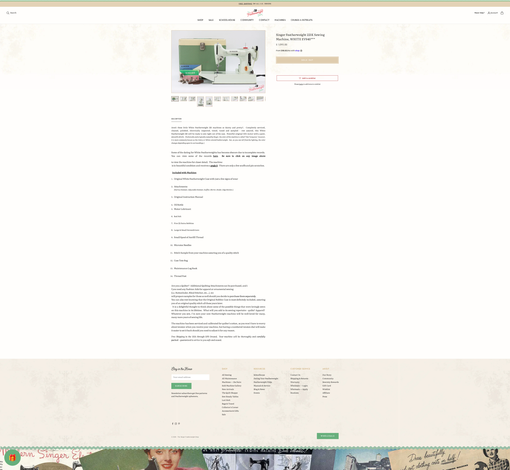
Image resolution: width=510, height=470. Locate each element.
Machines (280, 20)
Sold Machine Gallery (231, 385)
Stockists (294, 392)
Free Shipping (245, 4)
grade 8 (214, 165)
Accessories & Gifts (230, 410)
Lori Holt (226, 400)
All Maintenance (229, 378)
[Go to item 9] (243, 98)
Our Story (326, 374)
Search (11, 12)
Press (324, 396)
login (301, 84)
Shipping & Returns (299, 378)
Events (257, 392)
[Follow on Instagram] (176, 423)
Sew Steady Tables (230, 396)
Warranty (294, 382)
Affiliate (326, 392)
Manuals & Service (262, 385)
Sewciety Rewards (330, 382)
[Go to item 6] (217, 98)
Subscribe (181, 386)
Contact (264, 20)
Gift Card (326, 385)
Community (247, 20)
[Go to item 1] (175, 98)
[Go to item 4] (200, 101)
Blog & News (259, 389)
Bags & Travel (228, 403)
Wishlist (326, 389)
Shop (200, 20)
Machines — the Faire (231, 382)
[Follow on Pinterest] (179, 423)
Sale (211, 20)
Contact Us (295, 374)
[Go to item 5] (209, 101)
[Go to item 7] (226, 98)
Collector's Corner (230, 407)
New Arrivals (228, 389)
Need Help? (480, 13)
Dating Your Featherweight (266, 378)
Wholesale (328, 436)
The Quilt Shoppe (230, 392)
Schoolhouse (227, 20)
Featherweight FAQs (263, 382)
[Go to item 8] (234, 98)
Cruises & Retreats (302, 20)
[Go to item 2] (183, 98)
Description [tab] (176, 119)
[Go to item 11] (260, 98)
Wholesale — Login (299, 385)
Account (494, 13)
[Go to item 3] (192, 98)
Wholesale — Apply (299, 389)
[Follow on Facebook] (172, 423)
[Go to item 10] (251, 98)
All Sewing (226, 374)
